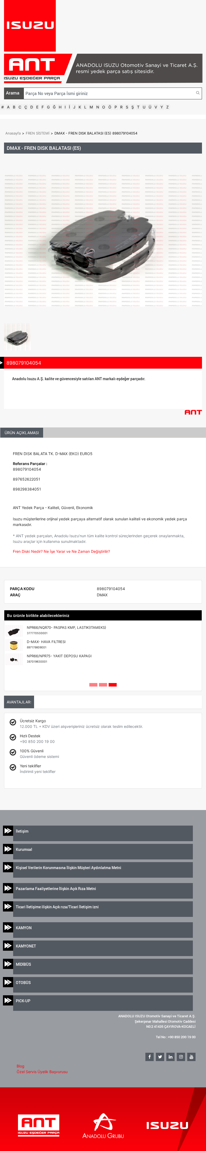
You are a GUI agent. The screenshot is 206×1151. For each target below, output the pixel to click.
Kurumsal (24, 849)
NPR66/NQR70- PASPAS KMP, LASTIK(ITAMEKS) (66, 630)
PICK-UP (23, 1000)
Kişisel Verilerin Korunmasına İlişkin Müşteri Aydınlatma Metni (68, 867)
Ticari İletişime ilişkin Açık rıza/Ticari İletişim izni (57, 906)
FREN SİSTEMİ (37, 133)
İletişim (22, 831)
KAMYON (24, 927)
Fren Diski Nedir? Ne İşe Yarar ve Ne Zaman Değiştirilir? (61, 551)
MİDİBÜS (23, 964)
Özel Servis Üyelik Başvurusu (42, 1071)
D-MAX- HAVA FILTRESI (46, 644)
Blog (20, 1066)
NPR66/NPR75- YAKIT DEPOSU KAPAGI (59, 658)
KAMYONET (26, 946)
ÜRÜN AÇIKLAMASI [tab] (22, 432)
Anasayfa (13, 133)
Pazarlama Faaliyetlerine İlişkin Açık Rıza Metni (56, 888)
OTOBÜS (23, 982)
